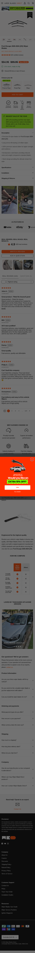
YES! (17, 487)
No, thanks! (17, 491)
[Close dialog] (32, 459)
